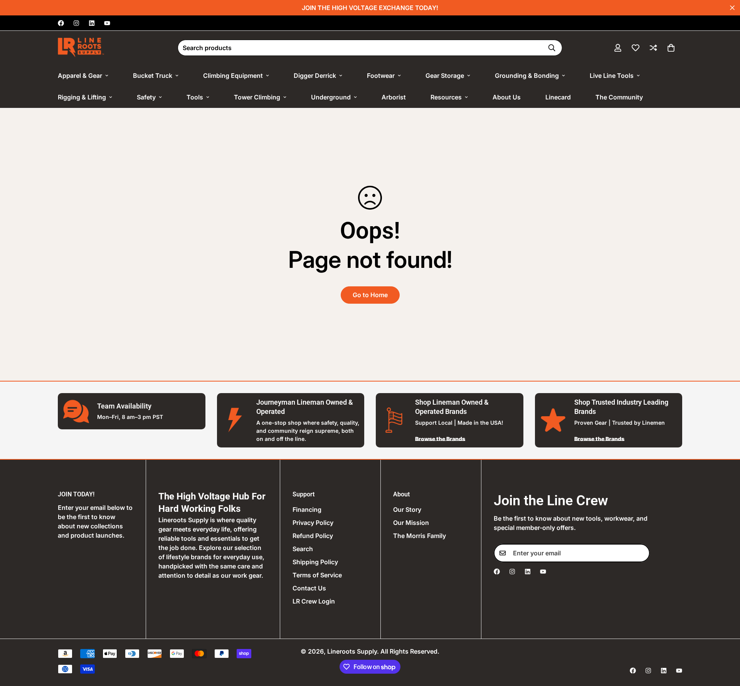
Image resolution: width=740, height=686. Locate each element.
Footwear (381, 75)
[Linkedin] (92, 23)
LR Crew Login (314, 601)
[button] (671, 48)
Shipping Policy (315, 562)
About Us (507, 97)
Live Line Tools (612, 75)
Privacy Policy (313, 522)
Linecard (558, 97)
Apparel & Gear (80, 75)
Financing (307, 509)
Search (303, 549)
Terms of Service (317, 575)
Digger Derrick (315, 75)
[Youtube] (107, 23)
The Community (619, 97)
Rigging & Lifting (82, 97)
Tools (195, 97)
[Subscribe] (641, 553)
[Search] (552, 47)
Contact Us (309, 588)
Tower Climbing (257, 97)
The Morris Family (419, 536)
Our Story (407, 509)
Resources (446, 97)
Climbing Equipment (233, 75)
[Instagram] (76, 23)
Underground (331, 97)
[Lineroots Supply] (81, 48)
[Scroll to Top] (725, 644)
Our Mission (411, 522)
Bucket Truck (152, 75)
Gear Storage (445, 75)
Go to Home (370, 295)
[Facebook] (61, 23)
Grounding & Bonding (527, 75)
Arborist (394, 97)
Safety (146, 97)
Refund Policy (313, 536)
